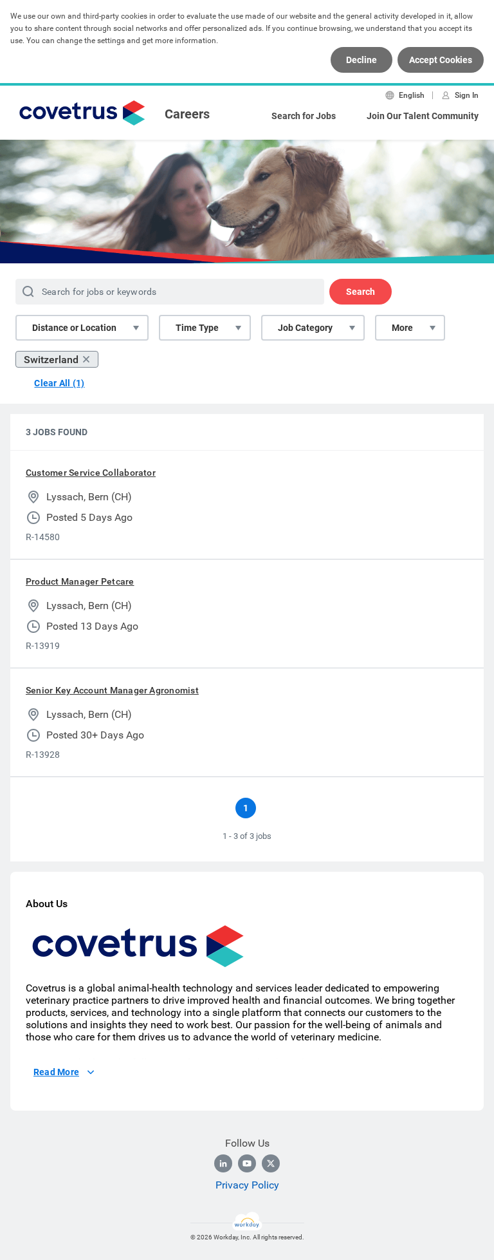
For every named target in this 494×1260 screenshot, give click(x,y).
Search (360, 292)
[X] (271, 1163)
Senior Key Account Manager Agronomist (112, 690)
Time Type (197, 328)
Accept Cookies (440, 60)
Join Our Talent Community (423, 116)
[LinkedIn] (223, 1163)
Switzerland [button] (51, 359)
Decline (361, 60)
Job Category (305, 328)
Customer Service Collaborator (91, 472)
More (402, 328)
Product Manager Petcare (80, 581)
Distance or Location (74, 328)
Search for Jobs (303, 116)
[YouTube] (247, 1163)
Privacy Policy (247, 1185)
